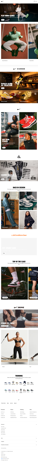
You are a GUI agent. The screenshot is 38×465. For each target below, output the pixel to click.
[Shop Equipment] (28, 96)
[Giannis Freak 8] (19, 170)
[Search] (34, 1)
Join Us (11, 403)
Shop (3, 19)
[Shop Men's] (10, 210)
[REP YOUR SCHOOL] (10, 131)
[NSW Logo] (19, 156)
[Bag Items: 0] (36, 1)
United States (4, 448)
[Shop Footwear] (28, 201)
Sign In (15, 403)
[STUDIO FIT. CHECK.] (19, 319)
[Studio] (14, 348)
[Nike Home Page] (2, 1)
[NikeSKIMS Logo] (19, 308)
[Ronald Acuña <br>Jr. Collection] (19, 81)
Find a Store (3, 403)
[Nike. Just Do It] (28, 121)
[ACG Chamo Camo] (19, 246)
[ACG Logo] (19, 235)
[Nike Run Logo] (19, 69)
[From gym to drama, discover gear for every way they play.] (14, 283)
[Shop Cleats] (9, 96)
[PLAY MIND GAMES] (19, 12)
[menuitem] (2, 452)
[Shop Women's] (14, 42)
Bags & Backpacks (33, 297)
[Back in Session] (19, 189)
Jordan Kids (5, 297)
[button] (19, 246)
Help (8, 403)
